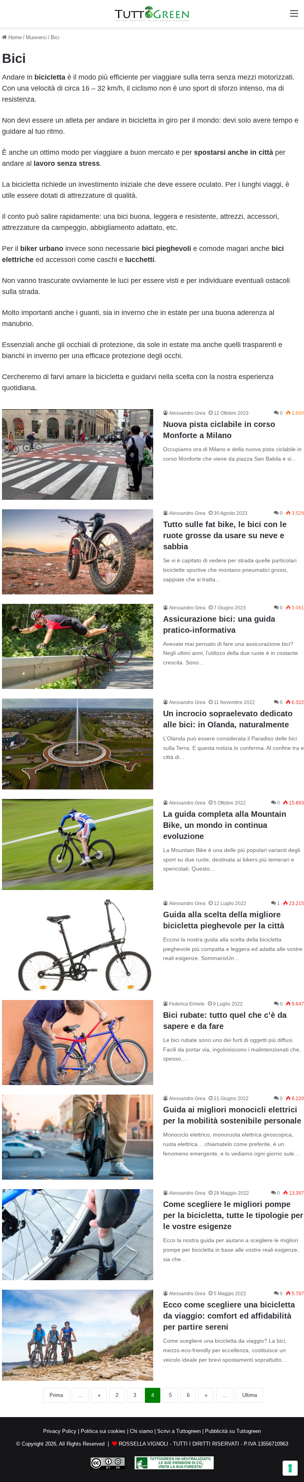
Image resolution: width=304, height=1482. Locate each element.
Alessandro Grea (187, 413)
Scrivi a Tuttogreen (179, 1431)
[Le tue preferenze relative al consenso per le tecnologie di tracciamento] (290, 1468)
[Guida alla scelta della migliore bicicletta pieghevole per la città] (77, 945)
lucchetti (139, 260)
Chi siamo (141, 1431)
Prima (56, 1395)
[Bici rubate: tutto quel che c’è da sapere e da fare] (77, 1042)
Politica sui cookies (103, 1431)
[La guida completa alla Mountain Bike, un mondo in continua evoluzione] (77, 844)
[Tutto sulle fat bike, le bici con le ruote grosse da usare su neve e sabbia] (77, 551)
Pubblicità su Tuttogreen (233, 1431)
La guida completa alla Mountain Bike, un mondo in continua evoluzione (224, 825)
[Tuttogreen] (152, 14)
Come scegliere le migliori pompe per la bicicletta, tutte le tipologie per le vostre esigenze (233, 1215)
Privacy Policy (59, 1431)
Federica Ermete (187, 1004)
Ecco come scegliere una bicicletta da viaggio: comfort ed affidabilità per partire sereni (229, 1315)
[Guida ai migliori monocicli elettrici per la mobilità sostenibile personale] (77, 1137)
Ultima (249, 1395)
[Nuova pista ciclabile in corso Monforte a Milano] (77, 454)
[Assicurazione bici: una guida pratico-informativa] (77, 646)
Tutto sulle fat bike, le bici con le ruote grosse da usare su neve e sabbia (225, 535)
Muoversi (36, 37)
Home (14, 37)
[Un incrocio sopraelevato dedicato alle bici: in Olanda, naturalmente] (77, 743)
